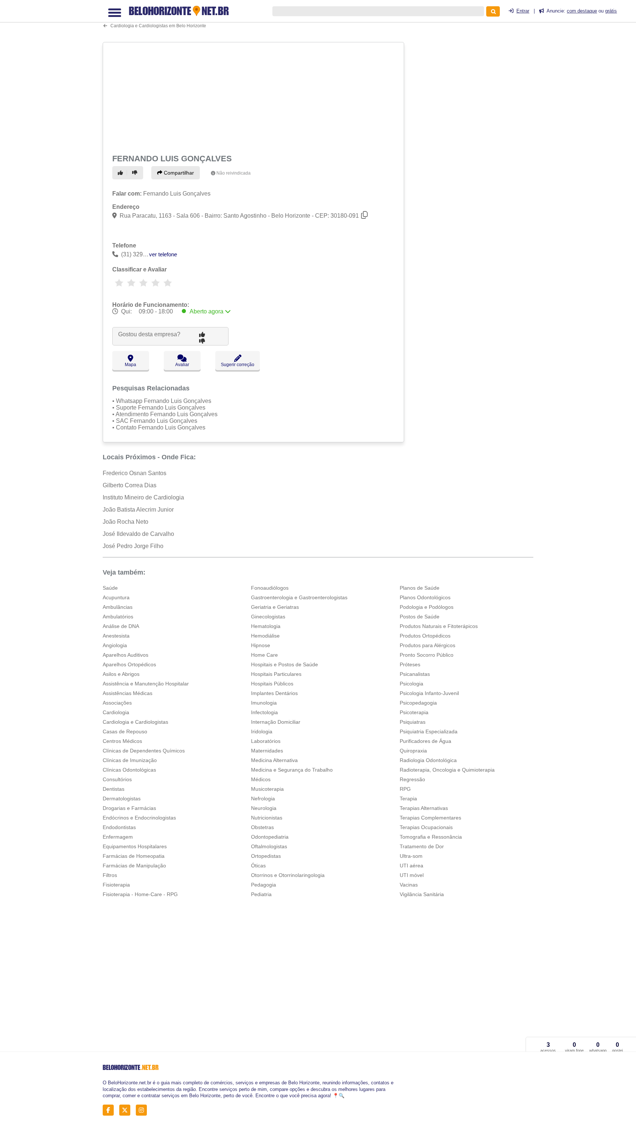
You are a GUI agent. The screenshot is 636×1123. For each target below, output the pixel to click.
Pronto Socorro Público (426, 655)
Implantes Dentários (274, 693)
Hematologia (265, 626)
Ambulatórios (118, 617)
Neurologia (263, 808)
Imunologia (264, 703)
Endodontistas (119, 827)
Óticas (258, 865)
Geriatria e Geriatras (275, 607)
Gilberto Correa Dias (129, 485)
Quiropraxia (413, 751)
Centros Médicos (122, 741)
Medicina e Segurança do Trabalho (292, 770)
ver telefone (163, 254)
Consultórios (117, 779)
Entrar (522, 11)
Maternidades (267, 751)
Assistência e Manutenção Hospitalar (146, 684)
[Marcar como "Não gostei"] (135, 172)
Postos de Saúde (419, 617)
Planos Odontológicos (425, 597)
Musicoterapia (267, 789)
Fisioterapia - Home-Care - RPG (140, 894)
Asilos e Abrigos (121, 674)
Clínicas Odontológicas (129, 770)
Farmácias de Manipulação (134, 865)
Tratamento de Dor (422, 846)
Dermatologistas (122, 798)
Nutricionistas (266, 818)
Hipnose (260, 645)
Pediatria (261, 894)
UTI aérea (411, 865)
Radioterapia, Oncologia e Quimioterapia (447, 770)
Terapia (408, 798)
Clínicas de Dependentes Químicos (144, 751)
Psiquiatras (412, 722)
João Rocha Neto (125, 522)
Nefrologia (263, 798)
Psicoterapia (414, 712)
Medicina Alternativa (274, 760)
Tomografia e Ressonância (431, 837)
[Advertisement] (254, 96)
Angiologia (115, 645)
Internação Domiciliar (275, 722)
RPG (405, 789)
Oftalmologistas (269, 846)
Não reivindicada (233, 173)
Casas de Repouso (125, 731)
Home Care (264, 655)
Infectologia (264, 712)
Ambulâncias (117, 607)
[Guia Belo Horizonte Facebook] (110, 1110)
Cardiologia (116, 712)
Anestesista (116, 636)
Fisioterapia (116, 885)
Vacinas (409, 885)
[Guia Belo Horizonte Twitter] (126, 1110)
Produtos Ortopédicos (425, 636)
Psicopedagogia (418, 703)
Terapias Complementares (430, 818)
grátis (611, 11)
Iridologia (261, 731)
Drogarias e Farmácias (129, 808)
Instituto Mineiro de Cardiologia (143, 497)
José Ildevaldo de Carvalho (138, 534)
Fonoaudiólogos (270, 588)
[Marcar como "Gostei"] (121, 172)
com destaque (582, 11)
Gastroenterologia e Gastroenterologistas (299, 597)
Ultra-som (411, 856)
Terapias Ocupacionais (426, 827)
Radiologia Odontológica (428, 760)
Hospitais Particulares (276, 674)
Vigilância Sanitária (422, 894)
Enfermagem (118, 837)
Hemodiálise (265, 636)
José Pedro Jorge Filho (133, 546)
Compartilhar (178, 173)
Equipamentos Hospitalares (135, 846)
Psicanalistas (415, 674)
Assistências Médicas (127, 693)
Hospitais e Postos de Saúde (284, 664)
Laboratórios (265, 741)
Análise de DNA (121, 626)
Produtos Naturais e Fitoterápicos (439, 626)
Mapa (130, 364)
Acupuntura (116, 597)
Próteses (410, 664)
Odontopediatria (270, 837)
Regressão (412, 779)
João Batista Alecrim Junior (138, 509)
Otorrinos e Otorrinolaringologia (288, 875)
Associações (117, 703)
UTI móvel (412, 875)
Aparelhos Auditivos (125, 655)
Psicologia (411, 684)
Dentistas (113, 789)
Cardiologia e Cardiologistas (135, 722)
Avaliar (182, 364)
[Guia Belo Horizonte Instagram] (143, 1110)
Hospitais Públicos (272, 684)
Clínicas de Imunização (130, 760)
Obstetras (262, 827)
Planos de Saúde (419, 588)
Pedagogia (263, 885)
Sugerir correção (237, 364)
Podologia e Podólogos (426, 607)
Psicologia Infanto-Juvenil (429, 693)
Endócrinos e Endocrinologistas (139, 818)
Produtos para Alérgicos (427, 645)
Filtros (110, 875)
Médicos (261, 779)
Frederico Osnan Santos (134, 473)
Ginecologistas (268, 617)
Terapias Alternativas (424, 808)
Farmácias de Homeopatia (134, 856)
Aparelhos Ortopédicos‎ (129, 664)
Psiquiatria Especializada (428, 731)
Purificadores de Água (425, 741)
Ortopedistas (266, 856)
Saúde (110, 588)
